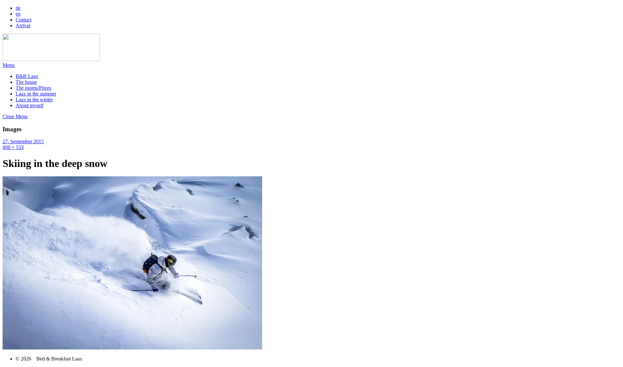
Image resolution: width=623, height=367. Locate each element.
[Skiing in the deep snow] (132, 347)
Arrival (23, 25)
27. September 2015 (23, 141)
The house (26, 82)
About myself (29, 105)
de (18, 8)
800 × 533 (13, 147)
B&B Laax (27, 76)
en (18, 14)
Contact (23, 19)
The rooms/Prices (33, 88)
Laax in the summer (36, 93)
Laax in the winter (34, 99)
